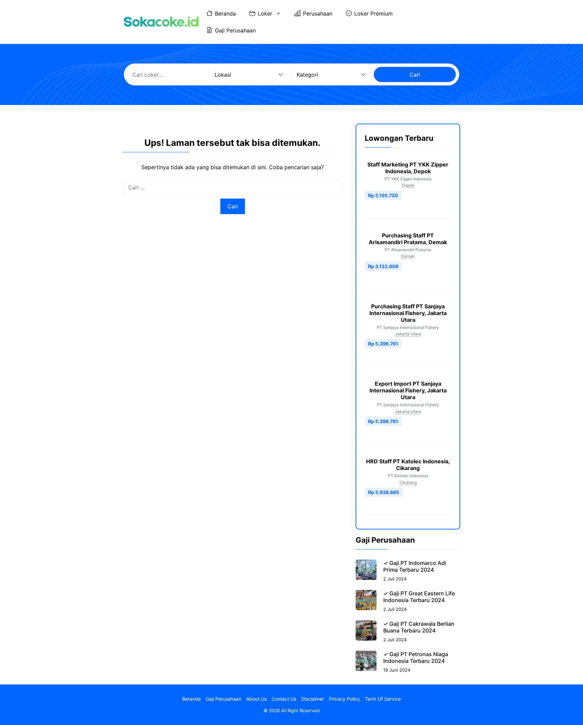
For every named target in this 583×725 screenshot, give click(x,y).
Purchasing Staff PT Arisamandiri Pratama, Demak (408, 238)
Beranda (225, 13)
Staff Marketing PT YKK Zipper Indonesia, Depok (407, 168)
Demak (408, 256)
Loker (265, 13)
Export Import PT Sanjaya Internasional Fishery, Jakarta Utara (408, 390)
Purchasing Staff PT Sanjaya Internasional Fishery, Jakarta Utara (408, 313)
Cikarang (408, 482)
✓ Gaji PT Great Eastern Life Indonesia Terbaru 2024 (419, 596)
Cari (415, 74)
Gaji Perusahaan (235, 30)
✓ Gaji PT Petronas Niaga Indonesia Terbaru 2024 (415, 657)
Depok (408, 185)
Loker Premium (373, 13)
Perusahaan (317, 13)
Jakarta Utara (408, 333)
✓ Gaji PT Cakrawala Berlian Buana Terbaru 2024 (418, 627)
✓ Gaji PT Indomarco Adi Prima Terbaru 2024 (414, 566)
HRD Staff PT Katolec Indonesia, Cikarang (408, 464)
